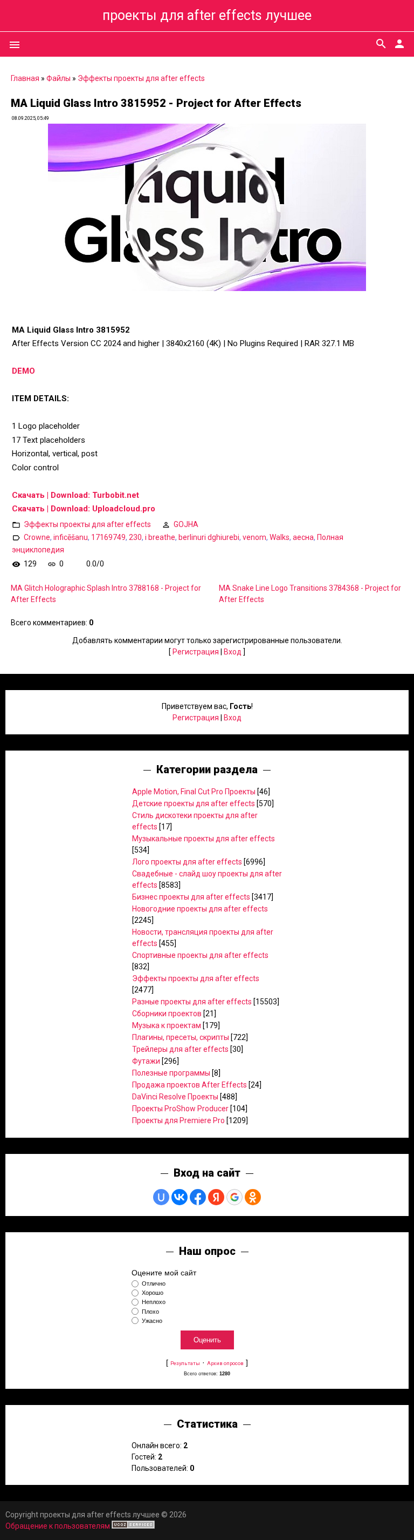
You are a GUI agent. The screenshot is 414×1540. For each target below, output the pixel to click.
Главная (25, 78)
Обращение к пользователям (57, 1526)
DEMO (23, 371)
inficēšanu (70, 537)
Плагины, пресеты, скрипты (180, 1037)
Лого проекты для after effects (187, 861)
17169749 (108, 537)
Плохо (150, 1311)
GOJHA (186, 524)
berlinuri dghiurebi (208, 537)
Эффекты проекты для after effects (141, 78)
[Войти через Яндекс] (216, 1197)
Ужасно (152, 1321)
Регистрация (195, 651)
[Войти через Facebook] (198, 1197)
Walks (279, 537)
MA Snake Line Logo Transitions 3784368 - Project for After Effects (310, 594)
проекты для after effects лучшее (207, 15)
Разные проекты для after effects (192, 1001)
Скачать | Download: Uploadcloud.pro (83, 509)
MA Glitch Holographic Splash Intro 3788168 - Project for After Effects (106, 594)
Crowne (37, 537)
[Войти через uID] (161, 1197)
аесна (303, 537)
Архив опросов (225, 1363)
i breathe (160, 537)
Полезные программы (171, 1073)
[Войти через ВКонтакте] (179, 1197)
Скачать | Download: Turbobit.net (75, 495)
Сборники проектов (167, 1013)
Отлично (153, 1283)
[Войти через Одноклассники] (253, 1197)
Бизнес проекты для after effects (191, 897)
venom (254, 537)
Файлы (58, 78)
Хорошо (152, 1292)
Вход (233, 651)
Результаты (185, 1363)
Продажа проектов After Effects (189, 1084)
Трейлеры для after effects (180, 1049)
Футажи (146, 1061)
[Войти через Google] (234, 1197)
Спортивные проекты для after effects (200, 955)
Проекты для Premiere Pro (178, 1120)
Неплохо (153, 1302)
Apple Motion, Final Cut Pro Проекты (194, 791)
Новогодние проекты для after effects (200, 908)
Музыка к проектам (166, 1025)
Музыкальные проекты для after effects (203, 838)
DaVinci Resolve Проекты (175, 1096)
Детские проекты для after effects (193, 803)
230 (135, 537)
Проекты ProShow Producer (180, 1108)
